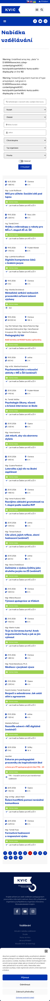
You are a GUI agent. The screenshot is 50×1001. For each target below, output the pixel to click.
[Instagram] (45, 21)
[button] (46, 951)
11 (10, 857)
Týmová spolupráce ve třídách (22, 601)
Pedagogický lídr (14, 335)
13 (21, 857)
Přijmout (25, 977)
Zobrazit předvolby (25, 992)
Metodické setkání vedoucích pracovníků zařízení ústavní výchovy (21, 296)
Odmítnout (25, 984)
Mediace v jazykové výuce (19, 667)
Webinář (27, 161)
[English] (31, 1)
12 (16, 857)
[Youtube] (40, 21)
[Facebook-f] (35, 21)
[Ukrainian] (34, 1)
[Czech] (28, 1)
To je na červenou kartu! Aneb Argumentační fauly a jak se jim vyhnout (23, 634)
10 (6, 857)
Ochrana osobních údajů (25, 997)
